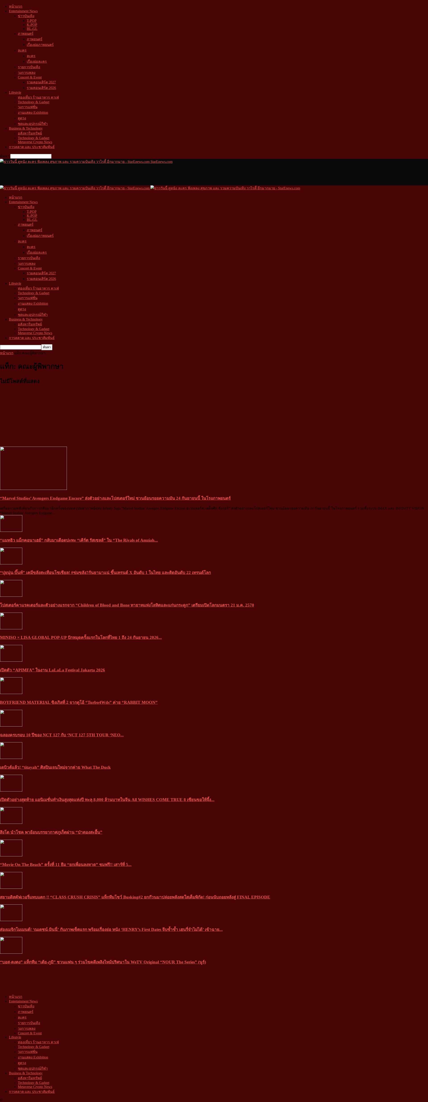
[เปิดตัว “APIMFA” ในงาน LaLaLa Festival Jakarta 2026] (11, 660)
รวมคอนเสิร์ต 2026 (41, 88)
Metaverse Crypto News (35, 142)
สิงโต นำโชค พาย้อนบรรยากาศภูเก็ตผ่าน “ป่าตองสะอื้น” (51, 832)
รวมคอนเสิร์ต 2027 (41, 82)
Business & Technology (26, 128)
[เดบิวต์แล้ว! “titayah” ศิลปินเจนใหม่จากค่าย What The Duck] (11, 758)
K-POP (32, 25)
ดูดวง (22, 118)
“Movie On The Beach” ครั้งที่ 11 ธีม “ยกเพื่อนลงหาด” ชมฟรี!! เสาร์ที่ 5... (66, 864)
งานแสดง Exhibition (33, 112)
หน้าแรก (15, 6)
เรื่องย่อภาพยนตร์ (40, 45)
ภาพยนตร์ (25, 33)
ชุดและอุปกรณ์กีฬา (33, 124)
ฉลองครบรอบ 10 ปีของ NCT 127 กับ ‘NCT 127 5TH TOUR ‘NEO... (62, 735)
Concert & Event (30, 77)
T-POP (32, 21)
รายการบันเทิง (29, 67)
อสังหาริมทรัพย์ (30, 133)
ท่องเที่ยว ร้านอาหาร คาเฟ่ (38, 97)
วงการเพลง (26, 73)
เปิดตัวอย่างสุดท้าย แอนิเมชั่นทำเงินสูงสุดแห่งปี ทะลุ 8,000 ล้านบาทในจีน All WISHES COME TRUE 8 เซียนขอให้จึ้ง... (107, 799)
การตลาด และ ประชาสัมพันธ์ (32, 147)
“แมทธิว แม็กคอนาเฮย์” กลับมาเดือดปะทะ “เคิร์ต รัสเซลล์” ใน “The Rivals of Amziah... (79, 540)
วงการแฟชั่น (27, 107)
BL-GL (32, 29)
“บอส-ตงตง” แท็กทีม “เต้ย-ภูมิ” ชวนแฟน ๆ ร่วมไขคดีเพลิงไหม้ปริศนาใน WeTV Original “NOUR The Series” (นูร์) (103, 962)
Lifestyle (15, 92)
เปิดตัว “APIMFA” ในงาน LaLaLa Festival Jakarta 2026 (52, 670)
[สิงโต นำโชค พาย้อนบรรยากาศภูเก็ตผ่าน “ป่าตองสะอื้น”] (11, 822)
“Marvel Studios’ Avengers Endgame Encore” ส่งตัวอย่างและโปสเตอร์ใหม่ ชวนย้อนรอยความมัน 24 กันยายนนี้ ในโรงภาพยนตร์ (115, 498)
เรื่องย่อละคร (37, 61)
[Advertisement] (81, 174)
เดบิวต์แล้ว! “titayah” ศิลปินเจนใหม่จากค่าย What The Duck (55, 767)
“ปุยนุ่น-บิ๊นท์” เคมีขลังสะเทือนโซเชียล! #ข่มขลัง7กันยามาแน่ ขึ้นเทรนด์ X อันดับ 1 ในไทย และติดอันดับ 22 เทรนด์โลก (105, 572)
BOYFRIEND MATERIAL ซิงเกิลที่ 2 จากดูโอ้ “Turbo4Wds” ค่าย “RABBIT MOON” (79, 702)
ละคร (22, 50)
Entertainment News (23, 11)
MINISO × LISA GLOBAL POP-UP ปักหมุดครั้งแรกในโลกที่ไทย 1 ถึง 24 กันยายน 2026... (81, 637)
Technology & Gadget (33, 102)
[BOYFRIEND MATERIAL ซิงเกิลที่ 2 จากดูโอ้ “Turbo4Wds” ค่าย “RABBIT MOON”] (11, 693)
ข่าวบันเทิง (26, 16)
